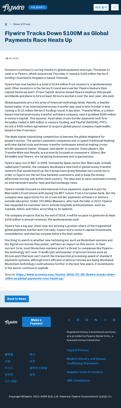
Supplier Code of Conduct (85, 372)
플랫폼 (9, 354)
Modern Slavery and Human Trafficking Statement (86, 361)
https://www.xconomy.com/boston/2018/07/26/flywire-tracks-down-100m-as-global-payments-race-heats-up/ (60, 276)
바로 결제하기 (38, 7)
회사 (32, 354)
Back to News (16, 299)
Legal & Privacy (78, 350)
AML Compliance (78, 380)
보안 (32, 361)
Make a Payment (36, 321)
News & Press (22, 24)
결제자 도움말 (38, 368)
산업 (7, 361)
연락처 (9, 374)
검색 (32, 374)
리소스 (9, 368)
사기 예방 (11, 381)
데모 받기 (101, 7)
